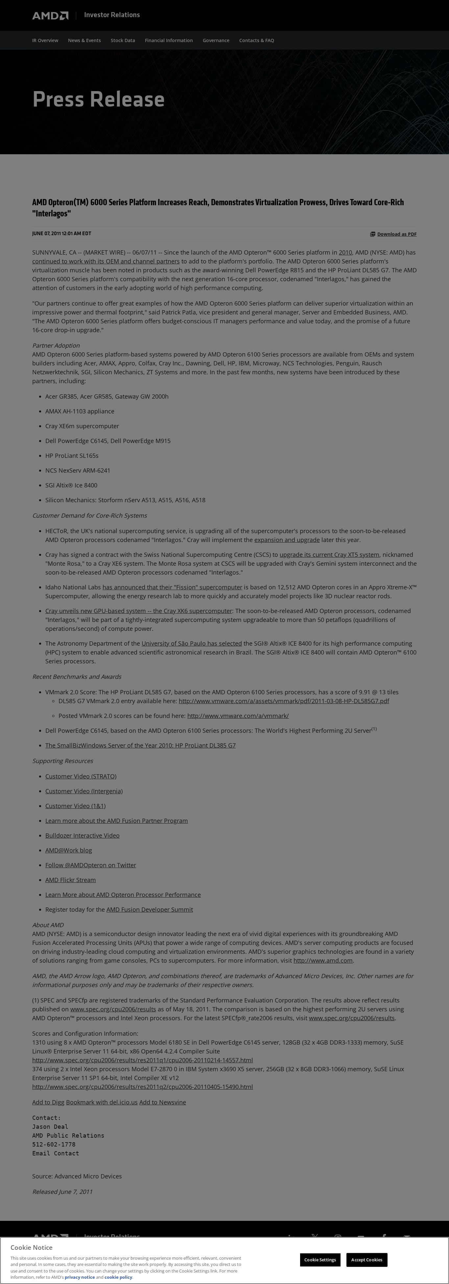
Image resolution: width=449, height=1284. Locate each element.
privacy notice (80, 1277)
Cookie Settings (320, 1260)
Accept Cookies (366, 1260)
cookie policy (118, 1277)
